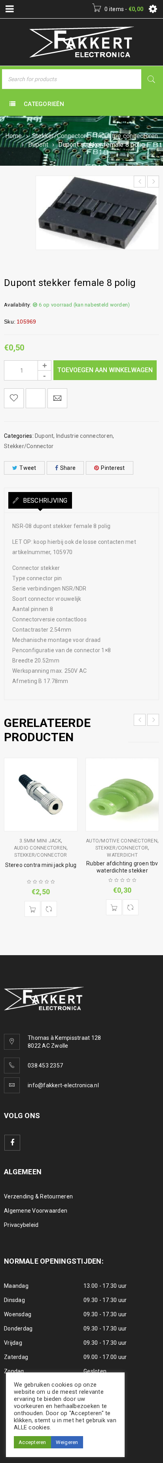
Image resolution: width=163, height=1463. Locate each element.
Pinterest (113, 468)
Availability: (17, 305)
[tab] (40, 500)
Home (13, 136)
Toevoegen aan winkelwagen (105, 370)
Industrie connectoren (127, 136)
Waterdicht (122, 855)
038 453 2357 (45, 1065)
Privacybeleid (21, 1225)
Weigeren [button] (67, 1442)
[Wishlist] (14, 398)
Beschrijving (44, 500)
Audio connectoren (40, 848)
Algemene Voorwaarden (35, 1210)
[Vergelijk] (49, 909)
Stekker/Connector (59, 136)
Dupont (38, 144)
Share (68, 468)
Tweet (27, 468)
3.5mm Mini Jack (40, 841)
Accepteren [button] (32, 1442)
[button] (32, 909)
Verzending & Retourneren (38, 1196)
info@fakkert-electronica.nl (63, 1085)
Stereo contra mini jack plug (41, 865)
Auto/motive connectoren (121, 841)
